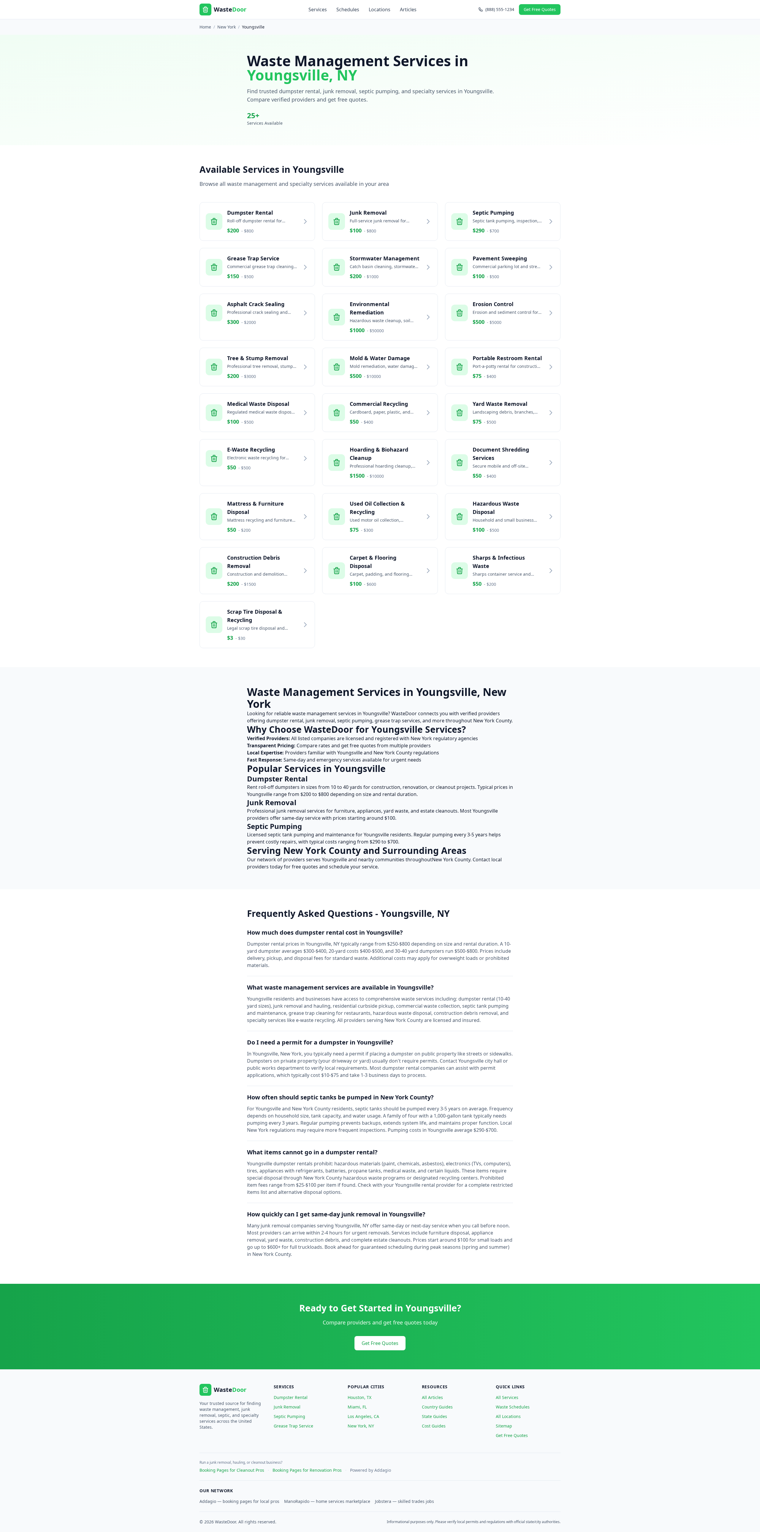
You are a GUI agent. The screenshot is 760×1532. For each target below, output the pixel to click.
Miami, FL (357, 1407)
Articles (408, 9)
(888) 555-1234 (499, 9)
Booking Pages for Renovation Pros (307, 1470)
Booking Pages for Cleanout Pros (232, 1470)
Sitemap (504, 1426)
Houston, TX (359, 1397)
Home (205, 27)
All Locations (508, 1416)
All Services (507, 1397)
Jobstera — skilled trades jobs (404, 1501)
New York (226, 27)
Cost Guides (434, 1426)
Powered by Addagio (370, 1470)
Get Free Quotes (540, 9)
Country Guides (437, 1407)
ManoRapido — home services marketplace (327, 1501)
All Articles (432, 1397)
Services (317, 9)
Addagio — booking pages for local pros (239, 1501)
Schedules (347, 9)
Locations (379, 9)
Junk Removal (287, 1407)
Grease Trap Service (293, 1426)
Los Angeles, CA (363, 1416)
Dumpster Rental (291, 1397)
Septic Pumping (289, 1416)
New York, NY (361, 1426)
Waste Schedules (513, 1407)
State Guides (434, 1416)
